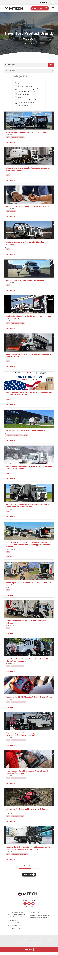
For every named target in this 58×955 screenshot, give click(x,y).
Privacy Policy (11, 940)
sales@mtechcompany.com (39, 917)
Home (26, 43)
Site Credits (24, 940)
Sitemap (34, 940)
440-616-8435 (43, 2)
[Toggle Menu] (53, 8)
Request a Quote (38, 8)
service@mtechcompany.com (40, 915)
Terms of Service (46, 940)
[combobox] (29, 71)
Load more (27, 874)
